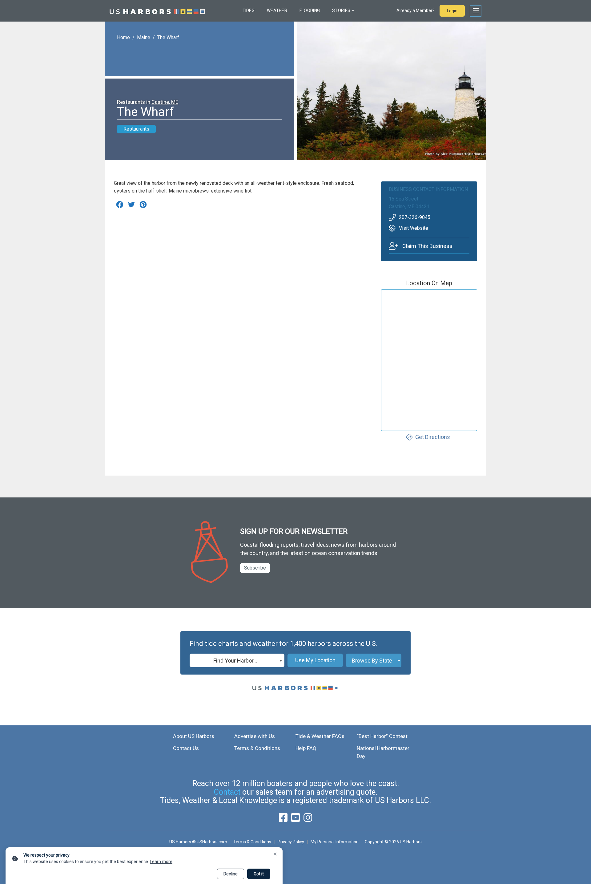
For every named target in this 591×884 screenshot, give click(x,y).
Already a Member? (415, 10)
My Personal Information (334, 842)
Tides (249, 10)
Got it (259, 873)
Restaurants (136, 129)
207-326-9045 (414, 217)
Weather (277, 10)
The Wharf (168, 37)
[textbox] (237, 660)
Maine (143, 37)
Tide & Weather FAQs (320, 736)
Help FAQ (306, 748)
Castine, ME (164, 102)
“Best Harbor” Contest (382, 736)
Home (123, 37)
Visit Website (413, 228)
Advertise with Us (254, 736)
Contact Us (186, 748)
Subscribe (255, 568)
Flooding (310, 10)
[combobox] (237, 660)
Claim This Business (427, 246)
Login (452, 10)
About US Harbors (193, 736)
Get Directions (432, 437)
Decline (230, 873)
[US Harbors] (157, 11)
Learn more (161, 861)
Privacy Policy (291, 842)
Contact (227, 792)
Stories (341, 10)
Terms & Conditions (257, 748)
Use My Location (315, 660)
